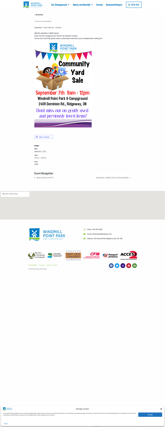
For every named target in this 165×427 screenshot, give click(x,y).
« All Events (38, 15)
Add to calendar (44, 137)
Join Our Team (51, 265)
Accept (150, 415)
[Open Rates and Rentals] (92, 5)
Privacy (6, 423)
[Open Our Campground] (69, 5)
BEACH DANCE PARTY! (45, 178)
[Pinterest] (128, 265)
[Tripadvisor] (134, 265)
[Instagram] (123, 265)
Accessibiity (32, 265)
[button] (161, 409)
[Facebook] (111, 265)
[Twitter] (117, 265)
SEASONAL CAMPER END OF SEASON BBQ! (112, 178)
